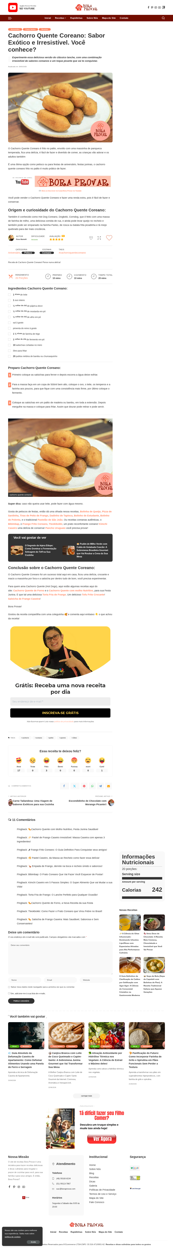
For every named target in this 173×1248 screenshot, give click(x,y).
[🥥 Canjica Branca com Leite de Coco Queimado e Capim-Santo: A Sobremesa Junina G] (66, 1035)
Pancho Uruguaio (55, 528)
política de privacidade (64, 721)
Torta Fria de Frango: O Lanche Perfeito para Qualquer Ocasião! (63, 894)
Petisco (28, 253)
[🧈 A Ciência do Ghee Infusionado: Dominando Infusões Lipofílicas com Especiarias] (130, 922)
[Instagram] (155, 7)
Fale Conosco (96, 1202)
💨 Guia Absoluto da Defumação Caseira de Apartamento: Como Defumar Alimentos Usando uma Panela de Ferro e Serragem (26, 1060)
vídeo (75, 738)
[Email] (108, 786)
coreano (39, 738)
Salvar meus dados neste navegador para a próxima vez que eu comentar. (43, 987)
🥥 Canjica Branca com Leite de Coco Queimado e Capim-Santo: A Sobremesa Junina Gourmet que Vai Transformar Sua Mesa (65, 1060)
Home (92, 1165)
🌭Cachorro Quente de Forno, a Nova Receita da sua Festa (60, 903)
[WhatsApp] (92, 786)
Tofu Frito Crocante (93, 594)
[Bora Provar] (86, 7)
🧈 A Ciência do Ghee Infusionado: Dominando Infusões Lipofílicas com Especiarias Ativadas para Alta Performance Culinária (129, 943)
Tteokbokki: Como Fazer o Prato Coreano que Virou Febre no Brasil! (65, 911)
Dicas (14, 1046)
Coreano (46, 253)
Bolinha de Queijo (90, 511)
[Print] (91, 237)
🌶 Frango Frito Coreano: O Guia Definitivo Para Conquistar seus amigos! (67, 849)
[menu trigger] (11, 18)
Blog (91, 1173)
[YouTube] (159, 7)
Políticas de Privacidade (102, 1189)
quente (63, 738)
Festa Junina (30, 29)
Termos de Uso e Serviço (102, 1194)
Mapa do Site (96, 1198)
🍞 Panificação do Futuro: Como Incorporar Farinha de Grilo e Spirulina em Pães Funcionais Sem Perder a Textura (145, 1060)
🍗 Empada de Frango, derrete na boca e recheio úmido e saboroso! (65, 866)
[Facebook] (148, 7)
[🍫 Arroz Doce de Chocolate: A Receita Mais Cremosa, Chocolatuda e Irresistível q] (154, 922)
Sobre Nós (95, 1169)
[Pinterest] (152, 7)
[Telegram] (100, 786)
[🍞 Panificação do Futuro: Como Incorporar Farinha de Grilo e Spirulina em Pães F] (147, 1035)
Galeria (93, 1185)
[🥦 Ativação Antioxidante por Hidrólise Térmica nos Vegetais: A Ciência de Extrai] (107, 1035)
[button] (62, 239)
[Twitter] (74, 786)
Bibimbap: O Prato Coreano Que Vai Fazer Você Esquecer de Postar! (65, 874)
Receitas (44, 29)
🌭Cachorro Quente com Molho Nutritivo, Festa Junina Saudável (63, 829)
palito (51, 738)
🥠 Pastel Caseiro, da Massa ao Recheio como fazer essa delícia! (63, 858)
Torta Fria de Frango (54, 594)
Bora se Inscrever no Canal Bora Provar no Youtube (61, 191)
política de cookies (13, 1237)
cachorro (25, 738)
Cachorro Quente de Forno (28, 590)
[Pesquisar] (163, 18)
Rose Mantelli (21, 239)
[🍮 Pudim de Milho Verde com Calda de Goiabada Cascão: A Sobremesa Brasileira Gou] (86, 550)
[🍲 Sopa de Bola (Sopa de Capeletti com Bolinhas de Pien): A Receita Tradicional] (154, 965)
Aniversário (15, 29)
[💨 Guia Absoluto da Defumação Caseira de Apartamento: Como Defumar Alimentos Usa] (26, 1035)
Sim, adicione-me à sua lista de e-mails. (28, 993)
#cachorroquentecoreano (72, 252)
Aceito (33, 1242)
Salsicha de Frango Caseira (24, 598)
